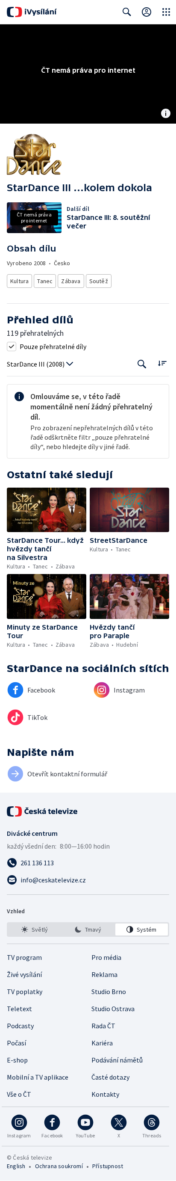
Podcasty (20, 1025)
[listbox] (88, 929)
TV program (24, 957)
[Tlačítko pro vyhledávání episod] (142, 364)
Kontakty (105, 1094)
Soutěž (98, 281)
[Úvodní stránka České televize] (43, 811)
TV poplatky (24, 991)
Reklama (104, 974)
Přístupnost (107, 1166)
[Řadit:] (162, 363)
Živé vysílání (24, 974)
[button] (46, 510)
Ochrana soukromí (59, 1166)
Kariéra (102, 1043)
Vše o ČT (19, 1094)
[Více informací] (166, 114)
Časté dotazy (110, 1077)
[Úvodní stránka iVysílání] (32, 12)
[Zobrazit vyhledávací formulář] (127, 12)
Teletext (19, 1008)
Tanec (45, 281)
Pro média (106, 957)
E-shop (17, 1060)
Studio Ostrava (113, 1008)
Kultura (19, 281)
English (16, 1166)
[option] (34, 929)
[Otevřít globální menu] (166, 12)
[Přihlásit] (146, 12)
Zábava (70, 281)
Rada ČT (103, 1025)
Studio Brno (108, 991)
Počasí (16, 1043)
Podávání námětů (117, 1060)
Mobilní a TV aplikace (37, 1077)
